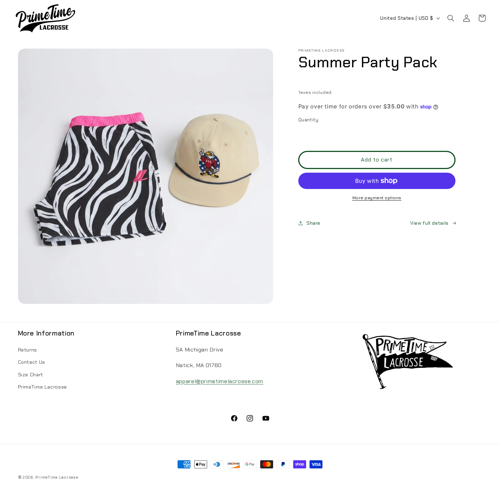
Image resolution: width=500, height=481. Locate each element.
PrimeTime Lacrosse (42, 387)
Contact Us (31, 362)
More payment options (377, 198)
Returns (27, 350)
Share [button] (313, 223)
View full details (429, 223)
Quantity (308, 120)
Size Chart (30, 375)
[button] (451, 18)
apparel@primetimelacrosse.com (219, 381)
